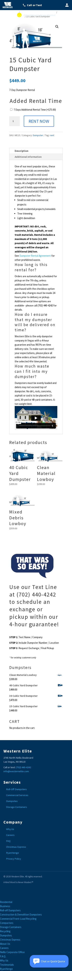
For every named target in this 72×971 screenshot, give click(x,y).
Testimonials (7, 964)
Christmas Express (16, 846)
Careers (10, 835)
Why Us (10, 829)
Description (21, 151)
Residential (6, 902)
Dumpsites (12, 801)
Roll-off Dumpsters (10, 910)
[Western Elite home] (8, 5)
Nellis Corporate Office (12, 952)
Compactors (6, 923)
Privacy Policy (13, 858)
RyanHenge (12, 852)
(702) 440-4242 (23, 767)
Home (13, 12)
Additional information (28, 156)
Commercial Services (17, 795)
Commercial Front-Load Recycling (18, 918)
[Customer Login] (67, 5)
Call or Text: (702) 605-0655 (34, 5)
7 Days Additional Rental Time (35, 109)
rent (52, 135)
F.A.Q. (3, 956)
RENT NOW (39, 121)
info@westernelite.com (16, 771)
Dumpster (16, 16)
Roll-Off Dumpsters (16, 789)
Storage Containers (16, 807)
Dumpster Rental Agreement (35, 255)
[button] (57, 27)
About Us (5, 943)
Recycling (5, 931)
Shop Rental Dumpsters (38, 12)
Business (5, 906)
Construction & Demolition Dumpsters (21, 914)
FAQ (8, 841)
